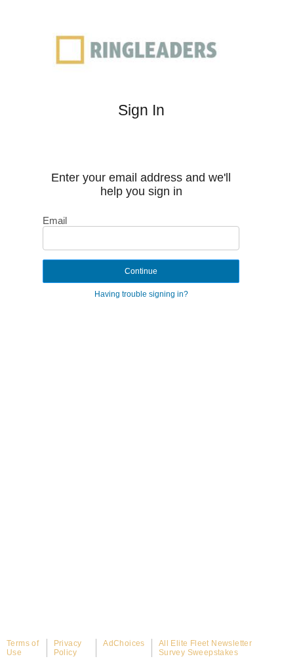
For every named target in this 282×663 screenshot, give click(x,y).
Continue (141, 271)
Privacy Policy (68, 648)
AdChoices (124, 643)
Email (55, 220)
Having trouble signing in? (141, 294)
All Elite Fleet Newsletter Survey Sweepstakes (205, 648)
